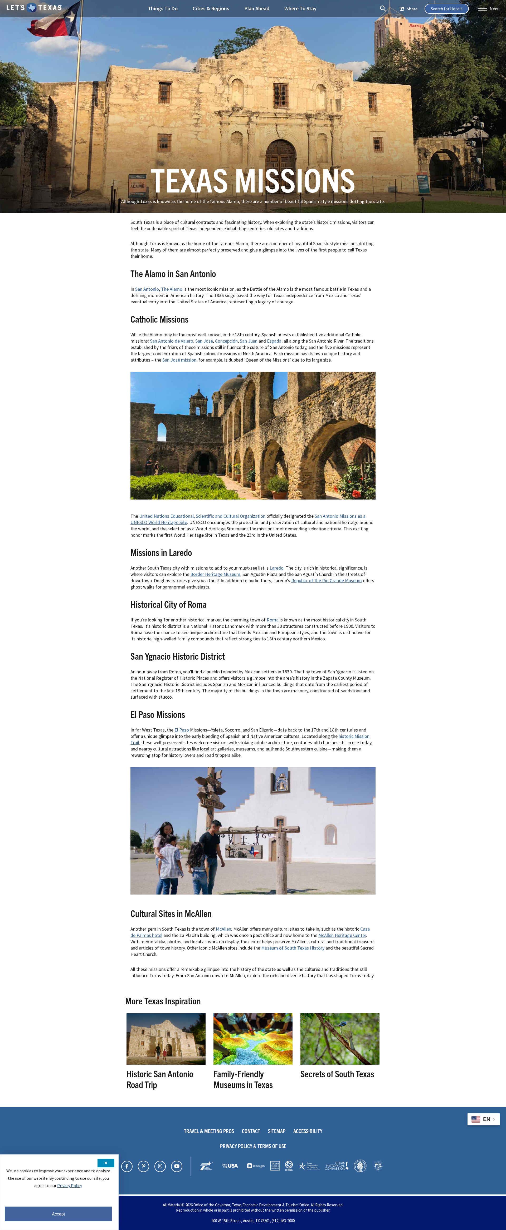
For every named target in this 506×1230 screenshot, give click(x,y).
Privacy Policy (69, 1185)
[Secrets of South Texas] (340, 1063)
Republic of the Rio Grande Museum (326, 580)
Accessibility (307, 1131)
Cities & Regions (211, 8)
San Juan (248, 341)
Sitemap (276, 1131)
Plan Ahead (256, 8)
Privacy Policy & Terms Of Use (253, 1146)
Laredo (277, 568)
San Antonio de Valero (171, 341)
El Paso (181, 730)
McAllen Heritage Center (342, 935)
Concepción (226, 341)
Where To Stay (300, 8)
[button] (488, 9)
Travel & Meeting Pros (209, 1131)
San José (204, 341)
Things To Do (163, 8)
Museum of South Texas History (292, 948)
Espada (274, 341)
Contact (251, 1131)
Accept (58, 1214)
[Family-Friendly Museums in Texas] (253, 1063)
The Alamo (171, 289)
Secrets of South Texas (337, 1073)
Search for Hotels (447, 8)
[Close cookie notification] (106, 1163)
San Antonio (147, 289)
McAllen (223, 929)
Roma (273, 620)
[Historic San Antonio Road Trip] (166, 1063)
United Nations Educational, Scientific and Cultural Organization (202, 516)
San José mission (179, 360)
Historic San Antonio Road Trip (159, 1079)
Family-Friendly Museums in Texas (243, 1079)
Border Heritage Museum (215, 574)
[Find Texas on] (126, 1166)
